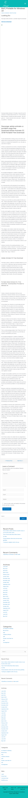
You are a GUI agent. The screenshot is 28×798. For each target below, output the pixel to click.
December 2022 (6, 578)
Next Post (20, 460)
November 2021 (6, 604)
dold (11, 12)
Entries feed (3, 776)
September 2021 (6, 608)
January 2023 (6, 576)
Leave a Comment (5, 12)
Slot (4, 640)
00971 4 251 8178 (5, 788)
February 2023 (6, 574)
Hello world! (17, 554)
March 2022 (5, 596)
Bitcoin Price (5, 630)
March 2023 (5, 572)
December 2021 (6, 602)
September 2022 (6, 584)
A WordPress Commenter (8, 554)
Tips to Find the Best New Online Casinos (11, 534)
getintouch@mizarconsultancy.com (23, 788)
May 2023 (5, 568)
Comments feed (4, 778)
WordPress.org (4, 780)
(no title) (5, 536)
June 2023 (5, 566)
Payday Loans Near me (8, 638)
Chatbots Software (7, 634)
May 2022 (5, 592)
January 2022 (6, 600)
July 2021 (5, 612)
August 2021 (5, 610)
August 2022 (5, 586)
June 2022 (5, 590)
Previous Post (8, 460)
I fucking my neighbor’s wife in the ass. (11, 542)
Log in (2, 774)
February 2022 (6, 598)
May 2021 (5, 616)
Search (2, 516)
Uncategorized (6, 642)
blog (4, 632)
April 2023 (5, 570)
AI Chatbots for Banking (8, 628)
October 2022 (6, 582)
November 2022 (6, 580)
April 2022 (5, 594)
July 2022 (5, 588)
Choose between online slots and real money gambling (12, 669)
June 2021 (5, 614)
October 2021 (6, 606)
